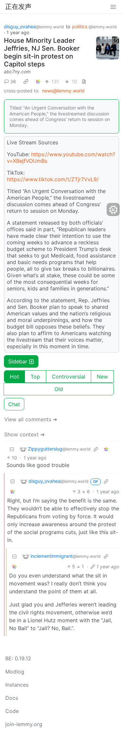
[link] (26, 81)
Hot (14, 376)
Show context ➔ (24, 434)
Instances (17, 684)
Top (35, 376)
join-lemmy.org (23, 724)
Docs (11, 698)
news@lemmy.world (63, 90)
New (102, 376)
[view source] (84, 81)
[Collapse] (12, 449)
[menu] (113, 7)
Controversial (68, 376)
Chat (14, 404)
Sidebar (17, 361)
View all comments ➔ (30, 419)
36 (13, 81)
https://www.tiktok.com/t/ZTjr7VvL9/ (53, 179)
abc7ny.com (17, 71)
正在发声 (18, 7)
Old (58, 389)
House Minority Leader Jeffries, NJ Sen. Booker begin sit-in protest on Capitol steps (42, 52)
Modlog (14, 671)
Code (12, 711)
